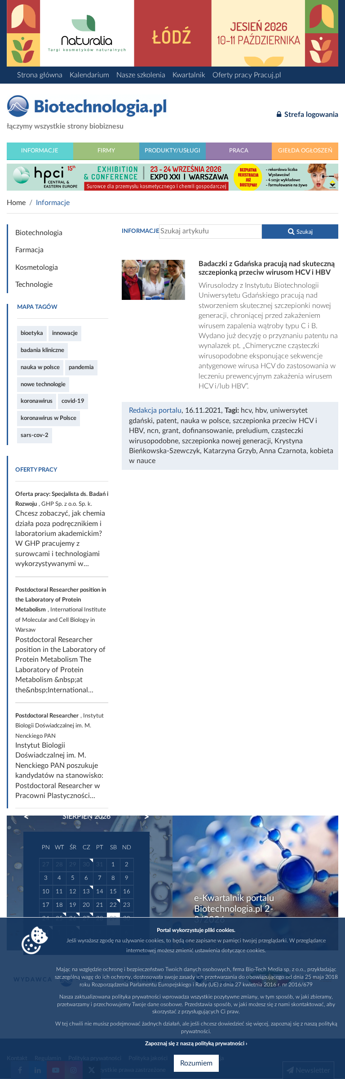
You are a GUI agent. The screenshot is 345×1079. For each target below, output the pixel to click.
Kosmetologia (36, 267)
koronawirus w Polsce (48, 418)
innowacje (65, 333)
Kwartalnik (188, 75)
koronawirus (37, 401)
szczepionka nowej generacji (226, 441)
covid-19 (73, 401)
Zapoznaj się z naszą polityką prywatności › (196, 1043)
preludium (252, 430)
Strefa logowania (310, 114)
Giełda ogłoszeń (305, 150)
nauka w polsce (40, 367)
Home (16, 202)
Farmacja (29, 250)
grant (170, 430)
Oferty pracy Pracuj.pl (246, 75)
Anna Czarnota (282, 451)
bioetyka (32, 333)
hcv (246, 410)
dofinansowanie (207, 430)
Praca (238, 150)
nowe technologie (43, 384)
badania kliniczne (42, 350)
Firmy (106, 150)
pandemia (81, 367)
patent (166, 420)
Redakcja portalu (155, 410)
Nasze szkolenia (140, 75)
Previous (30, 817)
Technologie (34, 284)
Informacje (39, 150)
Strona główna (39, 75)
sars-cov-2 (35, 435)
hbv (260, 410)
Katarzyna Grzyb (229, 451)
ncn (153, 430)
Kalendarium (89, 75)
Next (142, 817)
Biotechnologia (38, 232)
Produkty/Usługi (172, 150)
